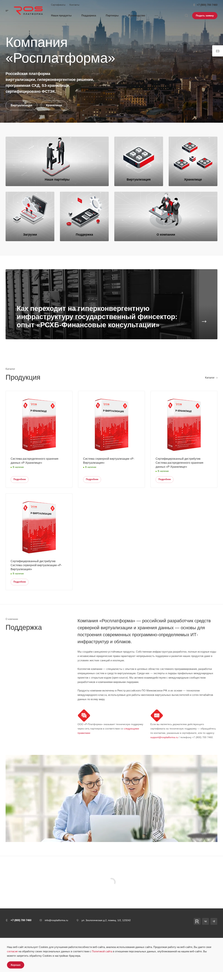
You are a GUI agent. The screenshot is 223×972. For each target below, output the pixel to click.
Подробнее (19, 479)
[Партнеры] (57, 161)
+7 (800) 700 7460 (207, 4)
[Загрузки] (30, 216)
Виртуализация (21, 105)
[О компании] (165, 216)
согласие (12, 951)
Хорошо (16, 964)
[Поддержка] (84, 216)
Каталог (209, 377)
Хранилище (54, 105)
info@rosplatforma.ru (56, 920)
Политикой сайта (102, 951)
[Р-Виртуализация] (138, 161)
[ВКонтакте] (205, 921)
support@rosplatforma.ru (164, 737)
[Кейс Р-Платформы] (111, 304)
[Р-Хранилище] (193, 161)
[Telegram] (213, 921)
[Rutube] (197, 921)
